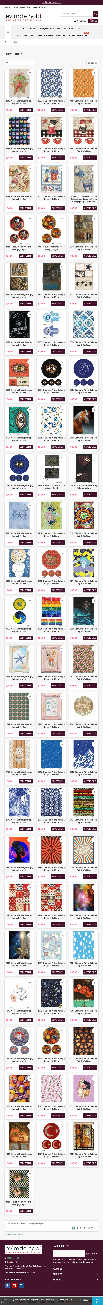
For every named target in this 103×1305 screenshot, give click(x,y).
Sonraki (92, 1228)
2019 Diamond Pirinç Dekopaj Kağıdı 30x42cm (19, 964)
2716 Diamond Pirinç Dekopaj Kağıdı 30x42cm (51, 773)
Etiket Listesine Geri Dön (14, 1235)
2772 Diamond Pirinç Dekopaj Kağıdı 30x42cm (51, 725)
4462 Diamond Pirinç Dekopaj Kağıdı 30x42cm (51, 150)
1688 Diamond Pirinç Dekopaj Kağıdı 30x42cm (19, 1107)
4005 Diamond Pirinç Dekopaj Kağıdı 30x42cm (51, 197)
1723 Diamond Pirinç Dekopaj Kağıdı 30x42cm (51, 1060)
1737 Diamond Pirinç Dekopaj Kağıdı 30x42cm (19, 1060)
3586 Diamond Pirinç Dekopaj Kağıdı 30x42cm (19, 391)
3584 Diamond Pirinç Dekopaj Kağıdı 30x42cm (51, 391)
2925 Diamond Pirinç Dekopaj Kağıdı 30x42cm (84, 630)
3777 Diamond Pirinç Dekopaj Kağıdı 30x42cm (19, 343)
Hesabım (8, 7)
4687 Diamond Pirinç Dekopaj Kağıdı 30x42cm (51, 102)
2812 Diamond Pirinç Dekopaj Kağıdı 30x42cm (19, 725)
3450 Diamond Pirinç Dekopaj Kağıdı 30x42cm (84, 439)
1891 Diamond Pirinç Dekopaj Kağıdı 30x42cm (51, 964)
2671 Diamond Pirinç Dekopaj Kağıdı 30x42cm (51, 821)
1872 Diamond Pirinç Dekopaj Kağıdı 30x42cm (51, 1012)
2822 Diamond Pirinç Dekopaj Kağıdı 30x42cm (84, 678)
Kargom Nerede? (39, 7)
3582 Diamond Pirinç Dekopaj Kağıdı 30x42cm (84, 391)
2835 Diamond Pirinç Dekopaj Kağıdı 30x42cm (19, 678)
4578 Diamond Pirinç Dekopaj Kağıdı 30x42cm (19, 150)
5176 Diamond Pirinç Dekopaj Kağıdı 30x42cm (19, 534)
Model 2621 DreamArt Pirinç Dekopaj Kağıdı (19, 1203)
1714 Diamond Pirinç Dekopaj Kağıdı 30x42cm (84, 1060)
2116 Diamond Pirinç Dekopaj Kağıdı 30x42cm (51, 916)
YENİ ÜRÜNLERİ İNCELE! (51, 2)
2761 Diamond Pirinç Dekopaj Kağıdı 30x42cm (84, 725)
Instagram (21, 1285)
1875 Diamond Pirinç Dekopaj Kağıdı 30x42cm (19, 1012)
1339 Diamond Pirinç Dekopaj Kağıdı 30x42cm (19, 1155)
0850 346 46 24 (13, 1258)
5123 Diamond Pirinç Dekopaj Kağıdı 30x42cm (84, 534)
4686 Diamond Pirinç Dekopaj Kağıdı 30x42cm (84, 102)
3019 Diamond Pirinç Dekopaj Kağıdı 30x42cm (84, 582)
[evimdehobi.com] (23, 17)
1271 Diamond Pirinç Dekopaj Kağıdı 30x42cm (51, 1155)
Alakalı (8, 63)
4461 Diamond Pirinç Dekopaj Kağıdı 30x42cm (84, 150)
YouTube (14, 1285)
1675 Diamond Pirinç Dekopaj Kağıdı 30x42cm (51, 1107)
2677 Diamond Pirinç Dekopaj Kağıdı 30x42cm (19, 821)
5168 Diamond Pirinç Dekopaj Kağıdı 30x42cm (51, 534)
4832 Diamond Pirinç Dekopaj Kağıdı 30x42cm (19, 102)
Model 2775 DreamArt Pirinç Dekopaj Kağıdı (51, 486)
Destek (16, 7)
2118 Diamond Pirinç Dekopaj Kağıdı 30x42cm (19, 916)
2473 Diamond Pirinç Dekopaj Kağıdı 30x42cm (84, 821)
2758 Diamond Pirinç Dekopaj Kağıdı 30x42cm (19, 773)
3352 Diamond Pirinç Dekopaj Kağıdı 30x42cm (19, 486)
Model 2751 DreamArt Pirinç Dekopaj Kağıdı (84, 486)
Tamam (93, 1253)
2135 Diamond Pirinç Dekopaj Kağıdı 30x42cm (84, 869)
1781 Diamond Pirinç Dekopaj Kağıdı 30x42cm (84, 1012)
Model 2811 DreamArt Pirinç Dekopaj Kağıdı (51, 248)
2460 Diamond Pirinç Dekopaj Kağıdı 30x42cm (19, 869)
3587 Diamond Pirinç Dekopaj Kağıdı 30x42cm (51, 343)
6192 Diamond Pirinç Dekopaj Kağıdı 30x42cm (51, 295)
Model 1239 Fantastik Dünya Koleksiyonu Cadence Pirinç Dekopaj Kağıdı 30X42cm (84, 199)
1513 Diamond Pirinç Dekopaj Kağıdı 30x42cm (84, 1107)
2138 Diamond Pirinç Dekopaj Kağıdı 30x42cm (51, 869)
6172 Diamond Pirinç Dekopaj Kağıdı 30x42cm (84, 295)
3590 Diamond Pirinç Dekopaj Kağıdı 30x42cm (84, 343)
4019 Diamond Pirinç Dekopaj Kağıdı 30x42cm (19, 197)
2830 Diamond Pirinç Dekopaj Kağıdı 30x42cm (51, 678)
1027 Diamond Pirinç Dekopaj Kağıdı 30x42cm (84, 1155)
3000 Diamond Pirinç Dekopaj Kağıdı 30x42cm (19, 630)
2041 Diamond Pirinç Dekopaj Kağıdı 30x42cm (84, 916)
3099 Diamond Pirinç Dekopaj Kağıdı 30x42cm (19, 582)
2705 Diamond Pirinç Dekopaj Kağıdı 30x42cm (84, 773)
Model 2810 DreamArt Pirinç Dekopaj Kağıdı (19, 248)
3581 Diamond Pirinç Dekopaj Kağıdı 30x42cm (19, 439)
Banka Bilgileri (25, 7)
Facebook (7, 1285)
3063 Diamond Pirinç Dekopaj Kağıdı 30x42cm (51, 582)
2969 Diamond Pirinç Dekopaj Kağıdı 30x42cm (51, 630)
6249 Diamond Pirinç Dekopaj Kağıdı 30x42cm (84, 248)
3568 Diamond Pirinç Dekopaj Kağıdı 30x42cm (51, 439)
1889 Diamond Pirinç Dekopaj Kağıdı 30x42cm (84, 964)
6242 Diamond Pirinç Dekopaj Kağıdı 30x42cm (19, 295)
